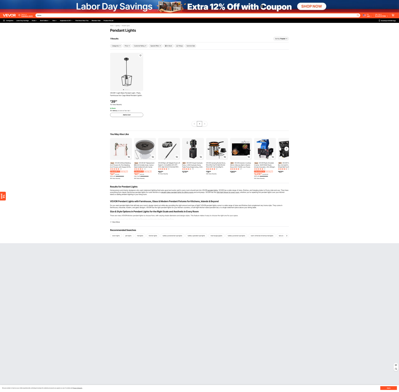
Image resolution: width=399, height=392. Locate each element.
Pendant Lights (126, 25)
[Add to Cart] (129, 157)
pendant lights (213, 190)
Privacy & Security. (77, 388)
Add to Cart (127, 115)
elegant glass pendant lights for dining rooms (177, 192)
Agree (388, 388)
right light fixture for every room (228, 192)
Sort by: (277, 38)
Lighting (117, 25)
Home (111, 25)
